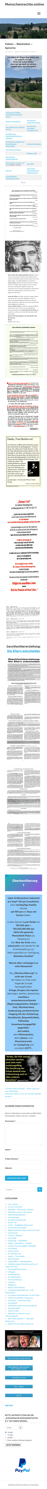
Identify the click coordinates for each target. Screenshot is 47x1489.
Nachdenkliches (14, 1274)
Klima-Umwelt (13, 1259)
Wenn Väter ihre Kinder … (14, 150)
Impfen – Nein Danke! (16, 1256)
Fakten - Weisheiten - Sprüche (25, 52)
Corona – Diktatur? (15, 1235)
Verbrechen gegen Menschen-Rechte (22, 1305)
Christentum (13, 1233)
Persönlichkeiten (14, 1277)
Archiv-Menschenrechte (17, 1227)
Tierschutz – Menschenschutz (19, 1300)
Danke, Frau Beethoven (13, 121)
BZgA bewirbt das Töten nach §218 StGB (23, 1230)
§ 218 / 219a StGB (15, 1207)
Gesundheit (12, 1248)
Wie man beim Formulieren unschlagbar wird (32, 128)
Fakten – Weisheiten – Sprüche (20, 1243)
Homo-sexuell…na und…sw (15, 163)
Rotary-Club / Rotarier (16, 1287)
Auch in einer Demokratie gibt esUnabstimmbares (33, 171)
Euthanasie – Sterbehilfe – (18, 1240)
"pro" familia (13, 1204)
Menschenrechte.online (24, 4)
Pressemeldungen (15, 1279)
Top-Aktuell (12, 1303)
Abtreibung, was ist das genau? (20, 1212)
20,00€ (10, 1437)
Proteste (11, 1282)
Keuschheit (30, 164)
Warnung (9, 170)
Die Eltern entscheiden (34, 144)
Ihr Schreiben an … (15, 1253)
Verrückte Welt (14, 1308)
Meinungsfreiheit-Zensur (17, 1269)
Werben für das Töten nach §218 (20, 1324)
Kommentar (10, 1121)
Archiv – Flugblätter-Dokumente (20, 1225)
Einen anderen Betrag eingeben (19, 1440)
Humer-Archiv (13, 1251)
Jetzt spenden (13, 1445)
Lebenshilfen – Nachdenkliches (20, 1261)
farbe (7, 165)
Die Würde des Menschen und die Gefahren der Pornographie (15, 144)
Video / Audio (13, 1311)
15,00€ (10, 1435)
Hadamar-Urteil (32, 153)
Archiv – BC (12, 1222)
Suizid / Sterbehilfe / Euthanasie (20, 1298)
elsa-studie (12, 1238)
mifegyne (11, 1272)
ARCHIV (9, 1405)
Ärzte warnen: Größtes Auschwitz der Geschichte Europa (14, 115)
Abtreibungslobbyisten (17, 1214)
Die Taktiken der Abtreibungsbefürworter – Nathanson (14, 136)
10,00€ (10, 1432)
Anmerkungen (13, 1217)
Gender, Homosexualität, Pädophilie (22, 1246)
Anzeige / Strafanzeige (17, 1220)
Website (8, 1168)
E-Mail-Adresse (12, 1159)
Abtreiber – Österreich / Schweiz (20, 1209)
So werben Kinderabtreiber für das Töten (24, 1295)
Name (8, 1149)
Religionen (12, 1285)
